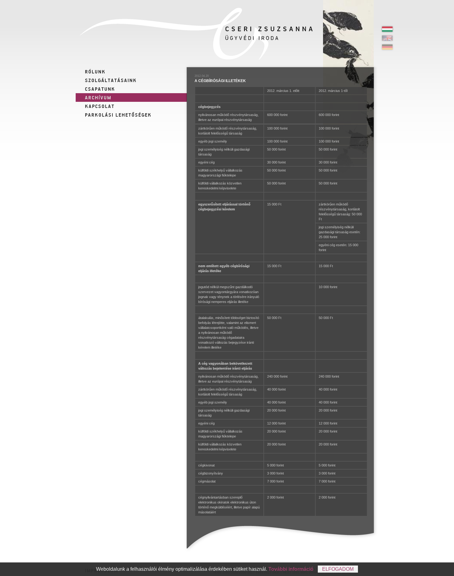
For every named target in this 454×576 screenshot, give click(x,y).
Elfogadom (338, 569)
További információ (290, 569)
